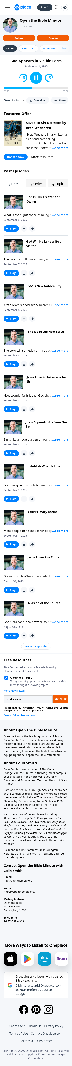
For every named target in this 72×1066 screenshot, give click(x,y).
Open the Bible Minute (40, 20)
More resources (42, 157)
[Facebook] (23, 1009)
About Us (34, 1026)
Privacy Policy (53, 1026)
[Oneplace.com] (22, 7)
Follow (19, 38)
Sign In (44, 7)
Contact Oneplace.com (47, 1033)
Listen (10, 48)
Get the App (17, 1026)
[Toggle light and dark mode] (64, 7)
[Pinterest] (36, 1009)
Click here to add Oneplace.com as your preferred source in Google (38, 990)
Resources (28, 48)
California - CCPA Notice (36, 1041)
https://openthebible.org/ (19, 891)
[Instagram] (48, 1009)
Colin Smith (28, 26)
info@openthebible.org (18, 880)
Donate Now (15, 157)
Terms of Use (18, 1033)
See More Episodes (36, 646)
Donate (53, 38)
